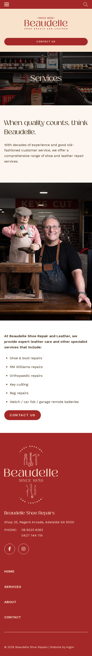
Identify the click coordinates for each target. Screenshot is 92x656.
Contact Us (46, 41)
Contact (12, 617)
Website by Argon (62, 647)
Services (12, 587)
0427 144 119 (32, 535)
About (10, 602)
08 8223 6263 (32, 530)
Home (9, 571)
